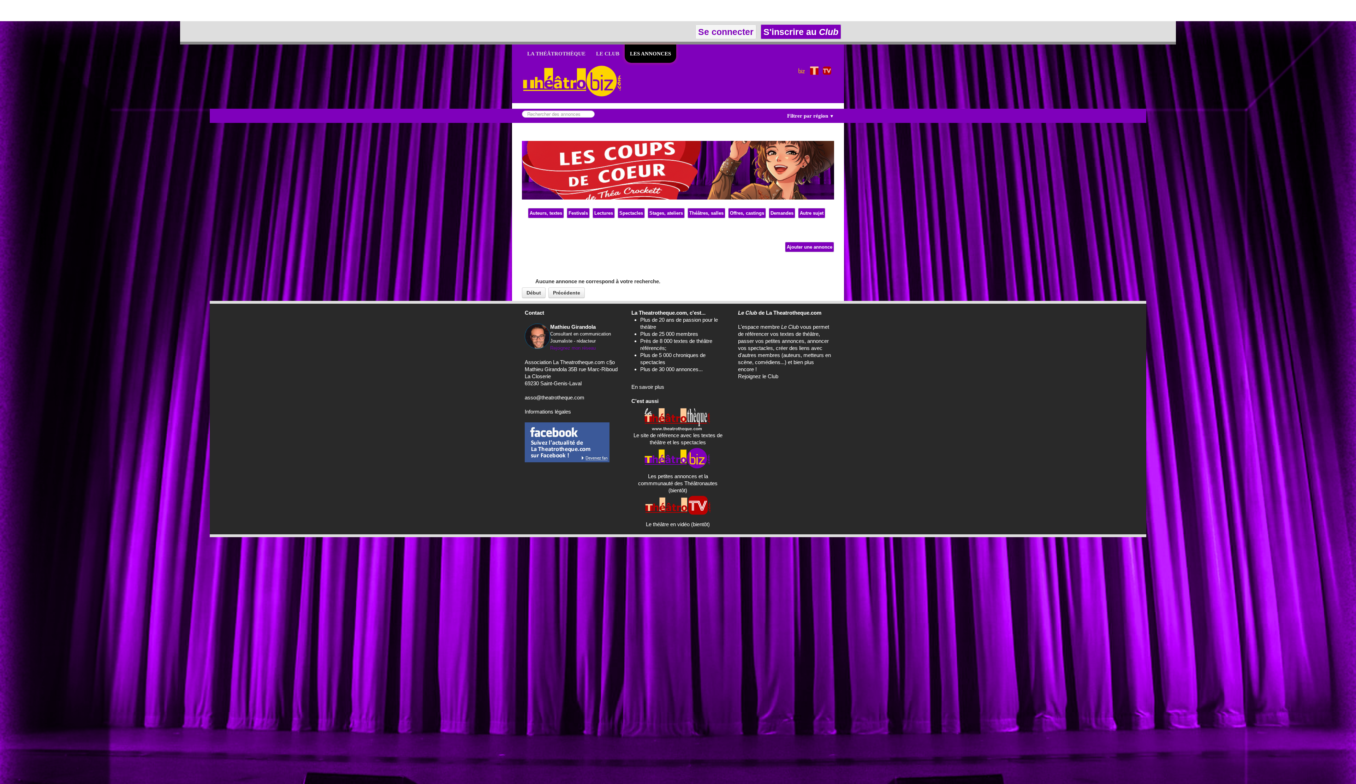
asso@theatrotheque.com (554, 397)
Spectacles (631, 213)
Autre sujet (811, 213)
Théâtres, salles (706, 213)
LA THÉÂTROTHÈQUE (556, 54)
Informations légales (548, 412)
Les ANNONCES (650, 54)
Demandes (782, 213)
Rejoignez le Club (758, 376)
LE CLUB (607, 54)
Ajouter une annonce (809, 247)
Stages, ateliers (666, 213)
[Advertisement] (82, 10)
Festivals (578, 213)
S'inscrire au (799, 32)
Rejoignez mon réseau (573, 348)
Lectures (603, 213)
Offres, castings (747, 213)
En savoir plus (647, 387)
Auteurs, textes (546, 213)
